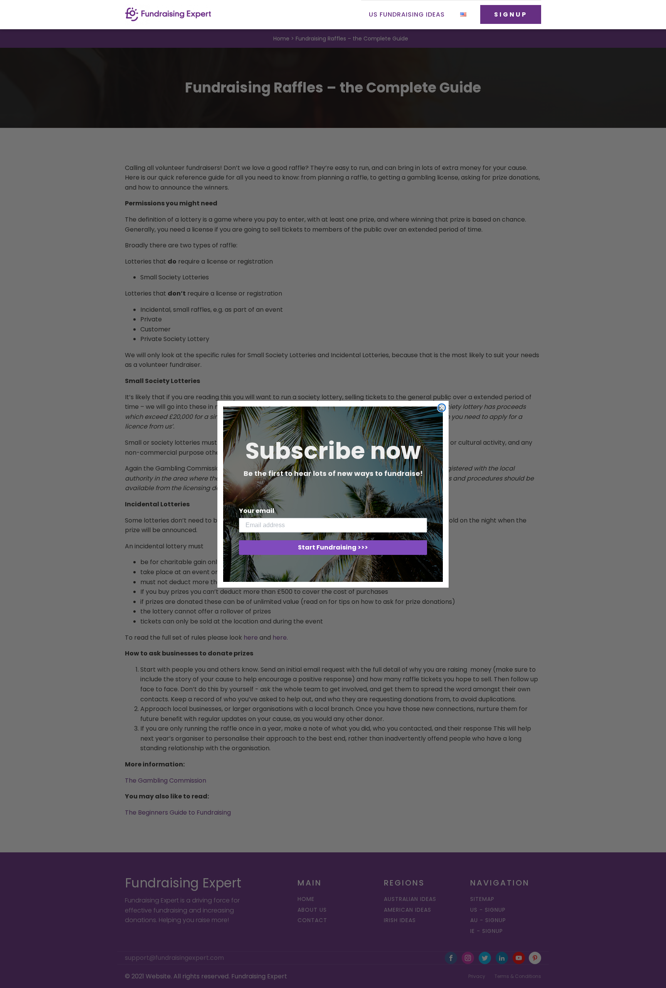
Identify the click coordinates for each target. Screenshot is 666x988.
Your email (256, 510)
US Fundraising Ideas (407, 14)
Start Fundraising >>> (333, 547)
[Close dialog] (442, 408)
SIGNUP (510, 14)
